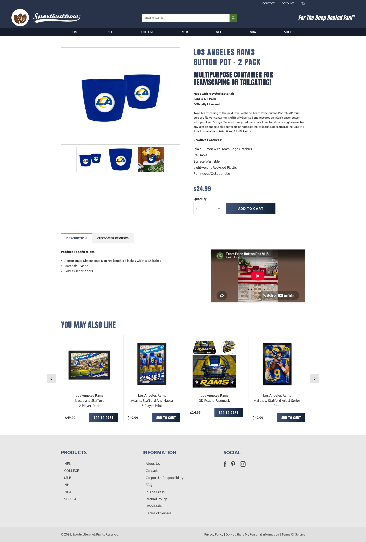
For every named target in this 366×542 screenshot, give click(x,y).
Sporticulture (82, 534)
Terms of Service (158, 513)
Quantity (200, 199)
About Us (153, 463)
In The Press (155, 492)
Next (314, 378)
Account (288, 3)
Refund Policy (156, 499)
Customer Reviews (113, 238)
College (147, 32)
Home (75, 32)
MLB (185, 32)
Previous (51, 378)
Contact (268, 3)
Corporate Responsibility (165, 478)
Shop (288, 32)
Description (76, 238)
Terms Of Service (293, 534)
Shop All (72, 499)
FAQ (149, 485)
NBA (253, 32)
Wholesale (154, 506)
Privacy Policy (213, 534)
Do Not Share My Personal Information (252, 534)
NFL (110, 32)
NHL (219, 32)
